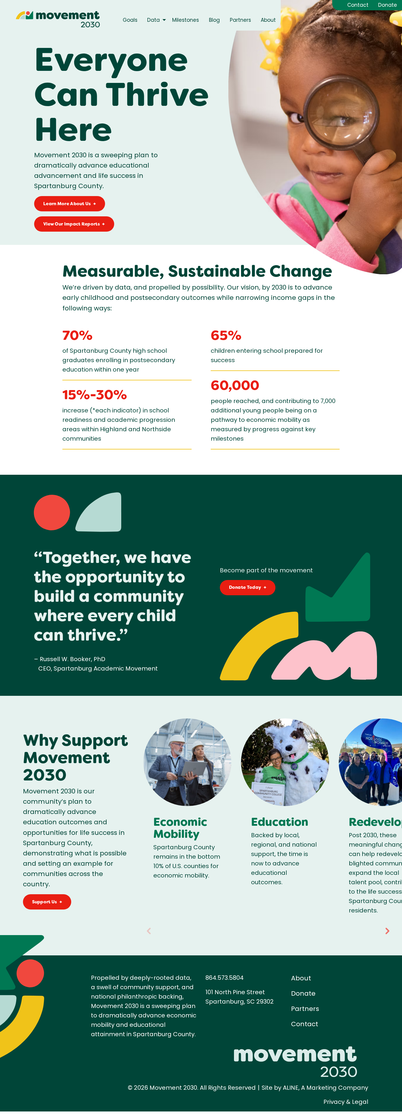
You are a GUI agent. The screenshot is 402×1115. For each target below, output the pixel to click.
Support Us (44, 902)
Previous (148, 929)
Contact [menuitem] (357, 5)
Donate (303, 993)
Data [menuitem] (153, 20)
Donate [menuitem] (387, 5)
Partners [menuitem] (240, 20)
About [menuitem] (268, 20)
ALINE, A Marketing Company (325, 1088)
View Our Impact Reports (71, 224)
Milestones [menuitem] (185, 20)
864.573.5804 (224, 978)
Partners (305, 1008)
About (301, 978)
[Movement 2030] (58, 19)
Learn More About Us (67, 204)
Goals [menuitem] (130, 20)
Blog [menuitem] (214, 20)
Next (387, 929)
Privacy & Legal (345, 1102)
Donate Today (245, 587)
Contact (304, 1024)
